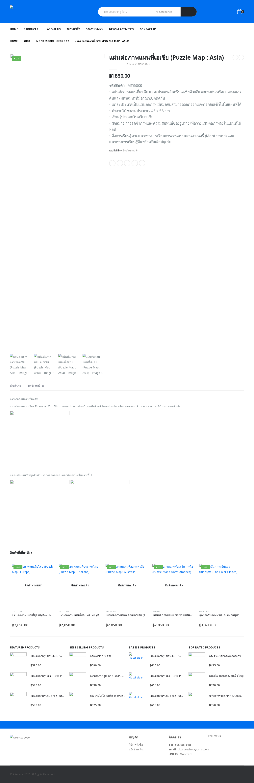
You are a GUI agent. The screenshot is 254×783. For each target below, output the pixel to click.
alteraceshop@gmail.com (193, 749)
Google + (135, 163)
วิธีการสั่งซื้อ (73, 29)
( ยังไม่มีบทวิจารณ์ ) (138, 64)
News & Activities (121, 29)
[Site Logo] (35, 11)
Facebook (112, 163)
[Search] (189, 11)
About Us (54, 29)
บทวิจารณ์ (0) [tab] (36, 386)
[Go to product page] (18, 660)
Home (14, 29)
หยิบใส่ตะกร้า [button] (235, 570)
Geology (17, 611)
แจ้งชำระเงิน (136, 749)
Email (142, 163)
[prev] (235, 57)
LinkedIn (127, 163)
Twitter (120, 163)
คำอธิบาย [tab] (15, 386)
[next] (241, 57)
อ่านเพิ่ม (48, 570)
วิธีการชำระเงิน (94, 29)
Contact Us (148, 29)
